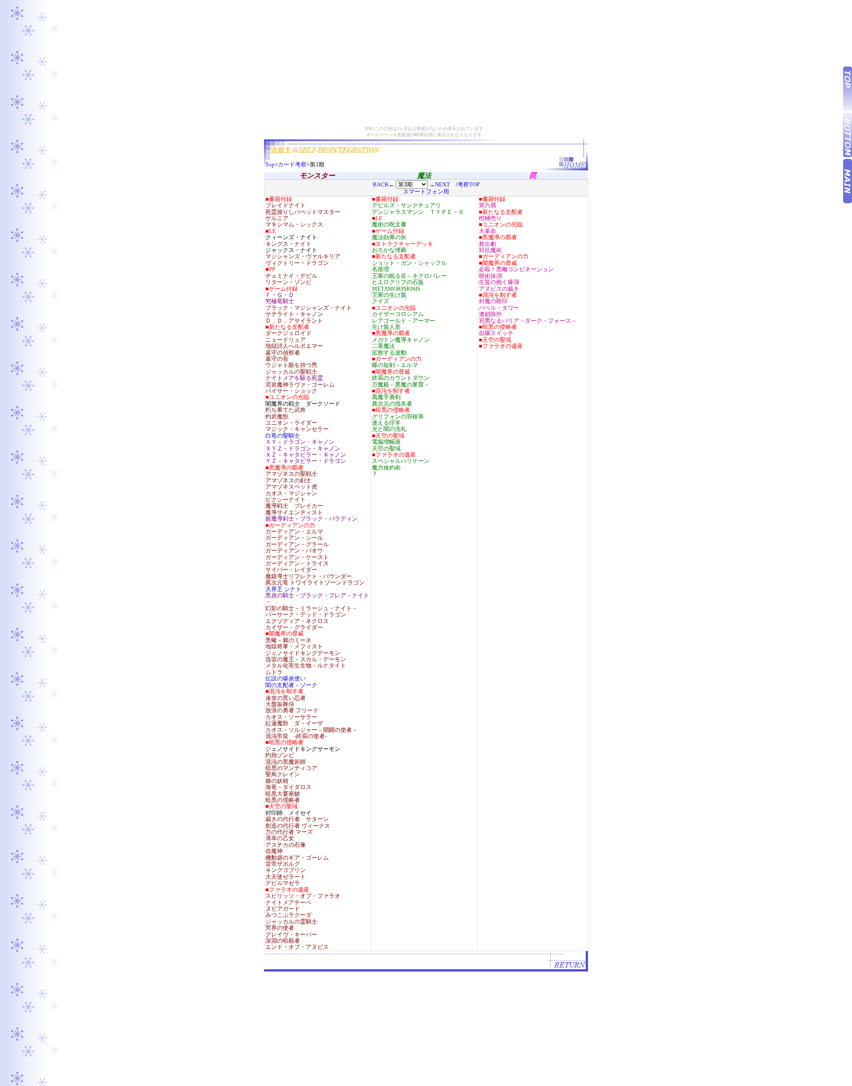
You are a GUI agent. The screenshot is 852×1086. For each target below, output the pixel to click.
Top (270, 164)
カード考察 (292, 164)
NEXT (442, 184)
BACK (381, 184)
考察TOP (469, 184)
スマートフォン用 (426, 191)
